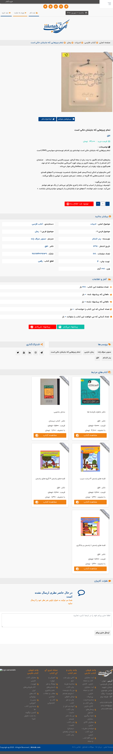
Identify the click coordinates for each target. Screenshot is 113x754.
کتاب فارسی (89, 42)
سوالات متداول (88, 747)
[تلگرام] (66, 6)
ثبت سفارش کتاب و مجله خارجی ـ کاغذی (88, 680)
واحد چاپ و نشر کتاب (71, 672)
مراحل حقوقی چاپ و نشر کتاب (70, 699)
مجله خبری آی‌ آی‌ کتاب (51, 672)
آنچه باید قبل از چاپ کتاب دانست (69, 709)
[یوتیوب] (51, 6)
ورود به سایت (19, 13)
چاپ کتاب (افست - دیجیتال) (71, 725)
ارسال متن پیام (102, 632)
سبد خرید (5, 13)
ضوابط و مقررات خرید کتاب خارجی (88, 731)
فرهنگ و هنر (50, 684)
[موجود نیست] (85, 82)
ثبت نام (33, 13)
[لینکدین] (56, 6)
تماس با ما (76, 747)
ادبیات (78, 42)
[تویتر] (45, 6)
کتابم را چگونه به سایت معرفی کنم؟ (30, 715)
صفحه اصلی (104, 42)
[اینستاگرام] (61, 6)
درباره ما (98, 747)
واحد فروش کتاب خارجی (90, 672)
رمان (69, 42)
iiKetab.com (35, 747)
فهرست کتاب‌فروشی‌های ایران (29, 687)
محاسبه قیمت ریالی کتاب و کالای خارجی (88, 703)
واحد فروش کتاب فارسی (32, 672)
